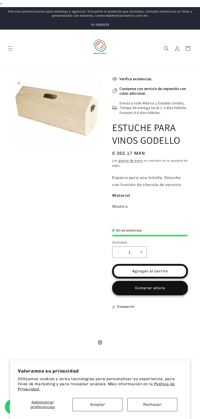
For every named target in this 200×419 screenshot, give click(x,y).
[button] (10, 48)
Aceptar (97, 404)
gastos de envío (131, 160)
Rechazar (152, 404)
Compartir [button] (126, 307)
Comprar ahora (150, 288)
